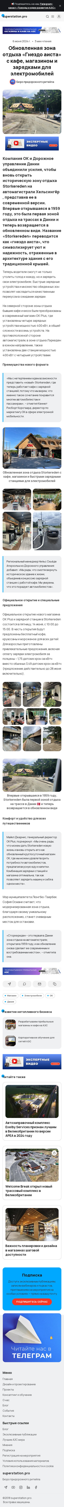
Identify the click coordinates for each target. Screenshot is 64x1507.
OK (51, 995)
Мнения (7, 1445)
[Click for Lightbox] (32, 448)
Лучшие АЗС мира (14, 1439)
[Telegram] (6, 1487)
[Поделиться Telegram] (9, 984)
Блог (6, 1405)
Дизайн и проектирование (19, 1384)
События (8, 1410)
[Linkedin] (28, 1487)
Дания (10, 1001)
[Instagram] (21, 1487)
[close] (60, 5)
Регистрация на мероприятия (21, 1455)
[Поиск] (47, 16)
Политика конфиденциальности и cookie (28, 1466)
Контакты (8, 1416)
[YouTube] (13, 1487)
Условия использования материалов (26, 1461)
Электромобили (33, 995)
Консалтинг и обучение (17, 1395)
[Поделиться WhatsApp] (24, 984)
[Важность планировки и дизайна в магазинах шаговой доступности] (32, 1224)
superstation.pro (21, 1498)
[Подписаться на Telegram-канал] (32, 1337)
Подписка (9, 1450)
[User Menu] (58, 16)
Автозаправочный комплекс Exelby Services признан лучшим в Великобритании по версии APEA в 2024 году (30, 1129)
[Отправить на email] (39, 984)
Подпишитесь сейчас (32, 1301)
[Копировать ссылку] (54, 984)
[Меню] (52, 16)
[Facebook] (36, 1487)
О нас (6, 1400)
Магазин (11, 995)
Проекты (8, 1389)
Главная (8, 1379)
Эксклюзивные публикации (20, 1434)
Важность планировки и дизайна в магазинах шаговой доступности (31, 1250)
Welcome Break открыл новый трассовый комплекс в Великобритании (28, 1190)
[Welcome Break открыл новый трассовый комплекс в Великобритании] (32, 1165)
